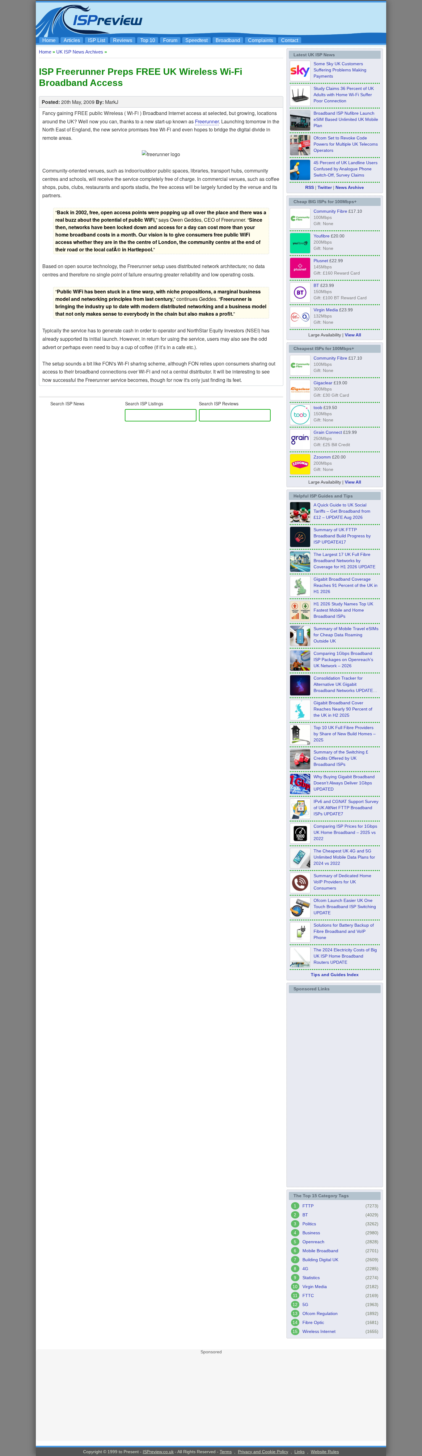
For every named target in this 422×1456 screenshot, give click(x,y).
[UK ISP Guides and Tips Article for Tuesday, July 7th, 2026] (300, 594)
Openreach (313, 1241)
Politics (309, 1223)
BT (316, 285)
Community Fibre (330, 211)
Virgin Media (326, 309)
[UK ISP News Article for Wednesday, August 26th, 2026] (300, 79)
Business (311, 1232)
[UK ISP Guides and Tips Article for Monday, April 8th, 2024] (300, 817)
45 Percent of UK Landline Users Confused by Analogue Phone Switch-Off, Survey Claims (346, 168)
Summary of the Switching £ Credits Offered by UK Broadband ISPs (341, 758)
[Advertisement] (271, 19)
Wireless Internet (318, 1331)
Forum (170, 40)
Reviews (122, 40)
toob (318, 407)
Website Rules (325, 1451)
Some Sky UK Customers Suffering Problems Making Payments (340, 70)
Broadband (228, 40)
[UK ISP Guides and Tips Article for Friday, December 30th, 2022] (300, 891)
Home (49, 40)
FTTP (308, 1205)
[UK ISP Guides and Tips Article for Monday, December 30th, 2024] (300, 866)
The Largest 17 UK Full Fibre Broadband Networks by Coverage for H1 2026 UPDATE (344, 560)
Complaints (260, 40)
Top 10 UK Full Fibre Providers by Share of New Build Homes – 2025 (345, 733)
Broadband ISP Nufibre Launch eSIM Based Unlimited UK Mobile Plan (346, 119)
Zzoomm (322, 457)
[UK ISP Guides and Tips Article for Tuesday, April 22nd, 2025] (300, 767)
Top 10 (147, 40)
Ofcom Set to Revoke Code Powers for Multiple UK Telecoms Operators (346, 144)
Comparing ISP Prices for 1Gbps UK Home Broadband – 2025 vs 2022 (345, 832)
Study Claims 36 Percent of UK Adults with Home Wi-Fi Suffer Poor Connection (344, 94)
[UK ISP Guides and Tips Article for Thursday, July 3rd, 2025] (300, 743)
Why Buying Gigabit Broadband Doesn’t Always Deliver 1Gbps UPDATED (344, 783)
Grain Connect (328, 432)
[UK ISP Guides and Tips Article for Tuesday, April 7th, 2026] (300, 669)
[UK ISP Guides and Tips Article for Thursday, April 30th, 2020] (300, 545)
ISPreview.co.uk (158, 1451)
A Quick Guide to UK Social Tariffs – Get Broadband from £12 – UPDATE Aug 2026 (342, 511)
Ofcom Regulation (320, 1313)
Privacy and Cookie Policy (263, 1451)
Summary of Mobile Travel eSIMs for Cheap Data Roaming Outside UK (346, 634)
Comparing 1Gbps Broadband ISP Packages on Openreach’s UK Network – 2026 (343, 659)
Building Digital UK (320, 1259)
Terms (226, 1451)
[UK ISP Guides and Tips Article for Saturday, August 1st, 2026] (300, 570)
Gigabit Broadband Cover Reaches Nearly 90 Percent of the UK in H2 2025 (343, 709)
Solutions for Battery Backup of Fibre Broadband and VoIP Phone (344, 931)
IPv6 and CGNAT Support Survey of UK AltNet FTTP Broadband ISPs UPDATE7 (346, 807)
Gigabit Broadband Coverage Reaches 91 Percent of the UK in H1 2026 (346, 585)
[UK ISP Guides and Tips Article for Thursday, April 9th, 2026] (300, 644)
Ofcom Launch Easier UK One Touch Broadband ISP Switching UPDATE (345, 906)
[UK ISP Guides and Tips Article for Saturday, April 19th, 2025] (300, 841)
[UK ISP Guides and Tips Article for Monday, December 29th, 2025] (300, 693)
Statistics (311, 1277)
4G (305, 1268)
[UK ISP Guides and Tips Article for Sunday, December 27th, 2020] (300, 792)
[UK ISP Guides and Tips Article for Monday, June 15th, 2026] (300, 619)
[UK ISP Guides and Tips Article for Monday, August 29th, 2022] (300, 520)
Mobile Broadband (320, 1250)
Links (299, 1451)
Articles (72, 40)
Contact (289, 40)
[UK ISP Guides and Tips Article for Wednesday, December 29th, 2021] (300, 940)
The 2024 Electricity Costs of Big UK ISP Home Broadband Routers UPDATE (345, 956)
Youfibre (322, 235)
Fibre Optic (313, 1322)
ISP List (96, 40)
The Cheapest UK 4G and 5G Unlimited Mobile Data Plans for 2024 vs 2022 (344, 857)
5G (305, 1304)
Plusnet (321, 260)
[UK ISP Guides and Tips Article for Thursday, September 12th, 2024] (300, 916)
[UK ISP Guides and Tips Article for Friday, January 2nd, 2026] (300, 718)
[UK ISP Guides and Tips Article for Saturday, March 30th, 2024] (300, 965)
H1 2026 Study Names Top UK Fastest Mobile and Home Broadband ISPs (343, 610)
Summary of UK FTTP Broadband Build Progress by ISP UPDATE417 (342, 535)
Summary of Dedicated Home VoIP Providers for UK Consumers (342, 881)
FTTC (308, 1295)
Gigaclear (323, 382)
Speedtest (196, 40)
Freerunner (207, 121)
